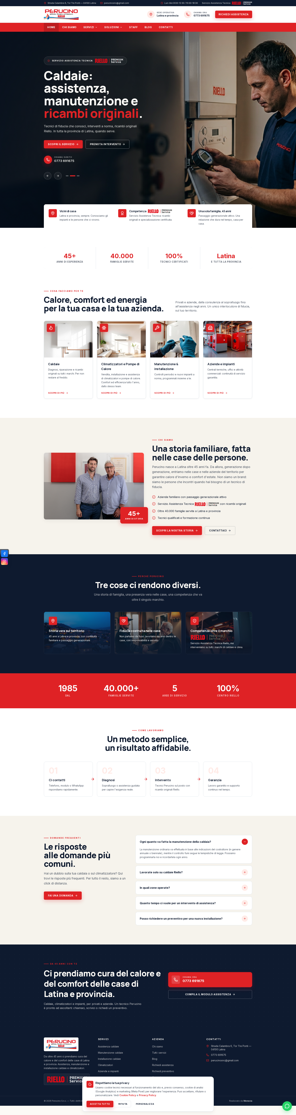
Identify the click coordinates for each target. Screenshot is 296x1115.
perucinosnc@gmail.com (225, 1056)
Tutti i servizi (159, 1049)
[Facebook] (4, 553)
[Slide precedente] (47, 172)
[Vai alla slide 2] (72, 172)
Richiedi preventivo (163, 1067)
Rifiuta (122, 1104)
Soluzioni (111, 27)
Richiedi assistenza (234, 14)
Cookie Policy (127, 1095)
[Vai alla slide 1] (67, 172)
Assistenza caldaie (108, 1043)
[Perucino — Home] (61, 14)
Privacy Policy (147, 1095)
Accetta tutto (100, 1104)
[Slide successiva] (58, 172)
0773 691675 (218, 1051)
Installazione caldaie (109, 1055)
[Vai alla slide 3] (78, 172)
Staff (133, 27)
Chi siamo (69, 27)
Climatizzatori (105, 1061)
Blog (148, 27)
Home (51, 27)
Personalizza (145, 1104)
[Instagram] (4, 561)
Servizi (88, 27)
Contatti (166, 27)
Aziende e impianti (108, 1067)
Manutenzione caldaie (110, 1049)
